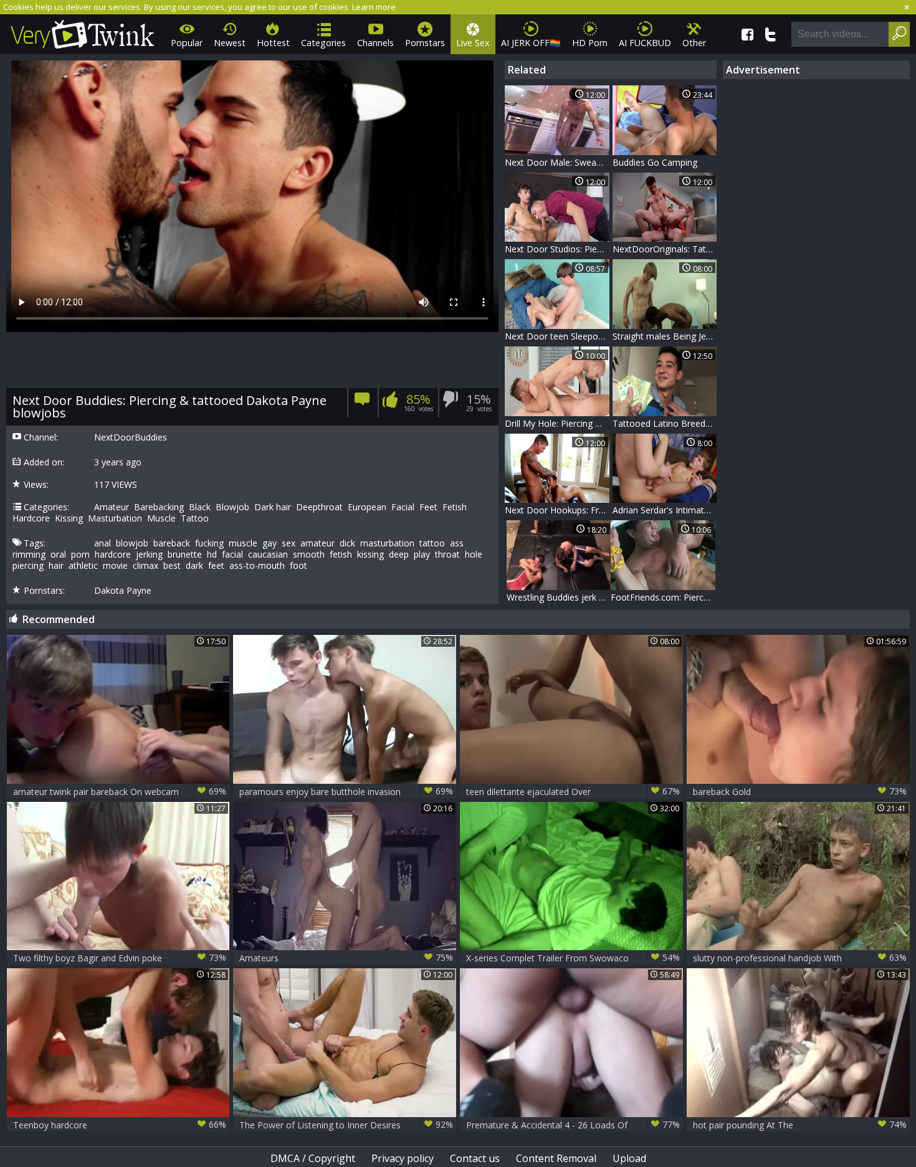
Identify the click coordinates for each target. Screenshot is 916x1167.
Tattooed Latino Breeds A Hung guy (665, 423)
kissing (370, 554)
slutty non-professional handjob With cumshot (800, 958)
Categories (323, 43)
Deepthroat (319, 507)
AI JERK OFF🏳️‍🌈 (531, 43)
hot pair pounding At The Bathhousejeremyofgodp (800, 1124)
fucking (209, 543)
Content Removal (556, 1158)
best (172, 565)
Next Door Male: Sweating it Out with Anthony (557, 162)
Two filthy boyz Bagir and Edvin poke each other (120, 958)
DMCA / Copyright (312, 1158)
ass (457, 543)
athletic (83, 565)
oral (58, 554)
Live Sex (473, 43)
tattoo (432, 543)
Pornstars (425, 43)
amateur (317, 543)
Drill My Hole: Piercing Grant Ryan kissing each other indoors (557, 423)
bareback (171, 543)
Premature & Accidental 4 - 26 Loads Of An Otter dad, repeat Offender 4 (573, 1124)
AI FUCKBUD (645, 43)
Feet (428, 507)
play (422, 554)
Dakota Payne (122, 590)
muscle (243, 543)
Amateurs (346, 957)
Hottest (273, 43)
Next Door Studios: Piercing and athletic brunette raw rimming (557, 249)
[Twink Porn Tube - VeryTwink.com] (82, 32)
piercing (28, 565)
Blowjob (232, 507)
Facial (402, 507)
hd (212, 554)
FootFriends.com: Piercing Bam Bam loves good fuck (663, 597)
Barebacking (159, 507)
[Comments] (362, 402)
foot (298, 565)
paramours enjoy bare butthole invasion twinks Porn (346, 791)
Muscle (161, 518)
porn (80, 554)
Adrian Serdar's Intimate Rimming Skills (665, 510)
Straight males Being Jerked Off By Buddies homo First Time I (665, 336)
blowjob (132, 543)
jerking (149, 554)
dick (347, 543)
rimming (28, 554)
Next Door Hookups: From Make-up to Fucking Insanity (557, 510)
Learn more (374, 6)
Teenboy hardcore (120, 1124)
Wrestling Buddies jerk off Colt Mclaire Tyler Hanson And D (559, 597)
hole (473, 554)
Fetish (454, 507)
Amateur (111, 507)
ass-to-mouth (257, 565)
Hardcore (31, 518)
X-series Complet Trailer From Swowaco (573, 957)
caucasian (268, 554)
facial (232, 554)
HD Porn (590, 43)
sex (288, 543)
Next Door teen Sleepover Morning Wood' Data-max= (557, 336)
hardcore (113, 554)
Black (200, 507)
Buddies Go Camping (655, 162)
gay (269, 543)
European (367, 507)
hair (56, 565)
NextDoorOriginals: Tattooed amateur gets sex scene (665, 249)
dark (194, 565)
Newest (230, 43)
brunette (185, 554)
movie (115, 565)
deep (399, 554)
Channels (375, 43)
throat (447, 554)
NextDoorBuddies (130, 437)
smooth (309, 554)
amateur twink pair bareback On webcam (120, 791)
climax (145, 565)
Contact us (475, 1158)
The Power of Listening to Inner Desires (346, 1124)
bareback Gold (800, 791)
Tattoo (195, 518)
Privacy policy (402, 1158)
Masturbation (115, 518)
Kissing (69, 518)
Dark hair (272, 507)
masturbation (387, 543)
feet (216, 565)
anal (102, 543)
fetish (341, 554)
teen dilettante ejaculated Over (573, 791)
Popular (187, 43)
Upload (629, 1158)
